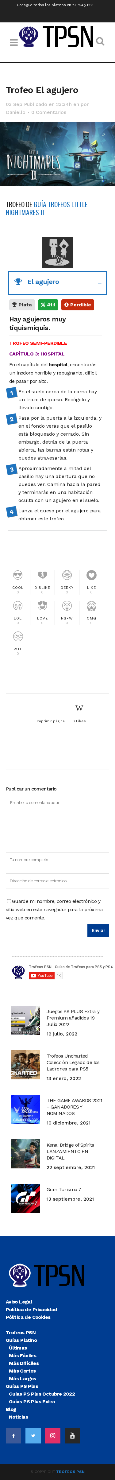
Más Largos (22, 1378)
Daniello (15, 112)
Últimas (18, 1348)
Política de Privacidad (31, 1309)
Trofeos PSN (21, 1332)
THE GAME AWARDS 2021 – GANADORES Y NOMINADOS (74, 1106)
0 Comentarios (48, 112)
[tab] (57, 283)
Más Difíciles (24, 1363)
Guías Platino (21, 1340)
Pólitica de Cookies (28, 1317)
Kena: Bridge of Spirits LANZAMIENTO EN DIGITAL (70, 1151)
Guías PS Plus (22, 1386)
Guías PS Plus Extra (32, 1401)
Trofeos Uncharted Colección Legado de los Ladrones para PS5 (73, 1062)
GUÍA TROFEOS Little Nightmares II (47, 208)
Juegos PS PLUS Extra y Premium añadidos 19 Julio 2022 (73, 1017)
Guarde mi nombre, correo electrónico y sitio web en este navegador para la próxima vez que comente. (54, 909)
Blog (11, 1409)
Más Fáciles (22, 1355)
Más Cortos (22, 1371)
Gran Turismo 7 (64, 1189)
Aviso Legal (19, 1302)
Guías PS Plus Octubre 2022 (42, 1394)
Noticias (18, 1417)
